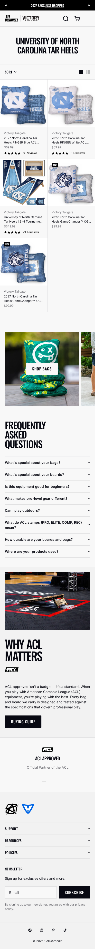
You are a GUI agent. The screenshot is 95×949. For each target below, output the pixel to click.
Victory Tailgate (15, 133)
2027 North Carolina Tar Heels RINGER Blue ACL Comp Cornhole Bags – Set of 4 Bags (22, 140)
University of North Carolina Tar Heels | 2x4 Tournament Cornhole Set (23, 219)
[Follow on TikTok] (65, 930)
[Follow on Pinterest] (53, 930)
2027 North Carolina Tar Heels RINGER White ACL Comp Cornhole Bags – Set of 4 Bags (70, 140)
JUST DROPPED (54, 5)
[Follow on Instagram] (42, 930)
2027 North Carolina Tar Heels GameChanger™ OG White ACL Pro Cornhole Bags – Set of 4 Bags (70, 219)
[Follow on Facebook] (30, 930)
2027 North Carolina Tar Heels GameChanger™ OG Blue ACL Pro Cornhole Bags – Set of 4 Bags (23, 299)
